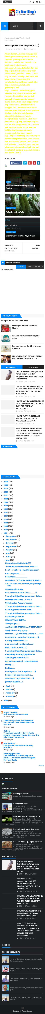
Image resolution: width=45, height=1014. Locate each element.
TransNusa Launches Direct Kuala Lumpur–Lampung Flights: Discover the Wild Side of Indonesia (21, 735)
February (10, 693)
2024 (6, 488)
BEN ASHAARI (9, 743)
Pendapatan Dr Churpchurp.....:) (20, 671)
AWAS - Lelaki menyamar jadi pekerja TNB (23, 584)
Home (7, 38)
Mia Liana (14, 976)
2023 (6, 492)
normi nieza (14, 38)
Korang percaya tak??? (16, 640)
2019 (6, 505)
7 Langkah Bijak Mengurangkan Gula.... (23, 596)
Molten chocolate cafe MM (16, 714)
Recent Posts (12, 367)
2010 (6, 700)
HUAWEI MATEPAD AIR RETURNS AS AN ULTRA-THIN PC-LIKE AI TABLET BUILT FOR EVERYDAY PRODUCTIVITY (30, 405)
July (8, 553)
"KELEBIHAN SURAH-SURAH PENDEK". (21, 566)
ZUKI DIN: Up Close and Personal (18, 720)
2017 (6, 512)
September (11, 546)
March (9, 689)
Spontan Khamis (20, 804)
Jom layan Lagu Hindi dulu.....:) (19, 678)
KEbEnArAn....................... (16, 577)
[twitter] (33, 2)
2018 (6, 509)
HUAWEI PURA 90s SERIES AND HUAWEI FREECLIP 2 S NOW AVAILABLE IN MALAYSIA (28, 418)
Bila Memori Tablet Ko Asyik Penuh (20, 236)
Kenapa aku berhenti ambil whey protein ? (18, 746)
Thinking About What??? (16, 657)
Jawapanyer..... (12, 623)
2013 (6, 526)
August (9, 550)
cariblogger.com (12, 753)
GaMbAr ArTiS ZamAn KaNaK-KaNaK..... (23, 580)
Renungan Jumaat (21, 793)
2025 (6, 485)
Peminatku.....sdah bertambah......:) (22, 637)
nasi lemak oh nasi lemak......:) (19, 644)
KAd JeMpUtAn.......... (14, 573)
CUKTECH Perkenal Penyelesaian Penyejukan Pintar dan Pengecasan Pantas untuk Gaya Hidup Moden (29, 375)
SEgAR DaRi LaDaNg (14, 589)
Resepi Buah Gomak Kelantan (25, 829)
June (8, 556)
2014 (6, 523)
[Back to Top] (23, 1008)
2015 (6, 519)
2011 (6, 533)
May (8, 560)
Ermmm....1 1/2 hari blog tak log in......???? (24, 633)
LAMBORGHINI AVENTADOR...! (18, 599)
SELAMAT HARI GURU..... (15, 620)
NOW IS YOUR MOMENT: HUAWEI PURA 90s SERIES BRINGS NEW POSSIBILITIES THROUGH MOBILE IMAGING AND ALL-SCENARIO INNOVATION (29, 433)
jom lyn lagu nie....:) (14, 682)
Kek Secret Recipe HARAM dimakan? (22, 570)
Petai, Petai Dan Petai (15, 212)
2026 (6, 482)
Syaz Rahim (15, 966)
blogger (21, 266)
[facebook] (30, 2)
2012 (6, 529)
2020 (6, 502)
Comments (33, 367)
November (11, 539)
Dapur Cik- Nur (11, 712)
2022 (6, 495)
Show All (41, 765)
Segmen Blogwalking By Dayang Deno (25, 337)
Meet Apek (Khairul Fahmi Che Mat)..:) (24, 326)
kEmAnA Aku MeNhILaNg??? (18, 563)
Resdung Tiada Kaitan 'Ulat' (18, 609)
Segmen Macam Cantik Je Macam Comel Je (26, 347)
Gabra (7, 731)
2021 (6, 499)
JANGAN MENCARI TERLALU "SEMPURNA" (23, 627)
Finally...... (9, 664)
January (10, 696)
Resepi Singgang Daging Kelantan (27, 842)
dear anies (14, 957)
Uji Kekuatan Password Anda (18, 603)
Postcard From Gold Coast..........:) (21, 592)
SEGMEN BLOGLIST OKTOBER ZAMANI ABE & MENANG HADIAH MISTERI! (27, 357)
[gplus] (40, 2)
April (8, 686)
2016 (6, 516)
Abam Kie (14, 985)
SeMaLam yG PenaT (14, 616)
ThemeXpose (27, 1011)
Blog (8, 182)
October (10, 543)
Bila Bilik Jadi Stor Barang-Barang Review (20, 186)
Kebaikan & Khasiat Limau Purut (26, 816)
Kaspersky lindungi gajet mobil (20, 654)
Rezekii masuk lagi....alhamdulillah (21, 661)
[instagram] (37, 2)
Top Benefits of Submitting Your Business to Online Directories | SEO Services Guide (19, 758)
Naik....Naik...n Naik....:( (15, 647)
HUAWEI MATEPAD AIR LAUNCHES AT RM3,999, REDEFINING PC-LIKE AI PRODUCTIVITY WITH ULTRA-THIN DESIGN (29, 390)
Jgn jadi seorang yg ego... (17, 630)
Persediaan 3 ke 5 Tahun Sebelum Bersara (19, 724)
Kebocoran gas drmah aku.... (19, 675)
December (11, 536)
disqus (29, 266)
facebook (39, 266)
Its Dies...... (10, 668)
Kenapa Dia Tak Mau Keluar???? (14, 320)
